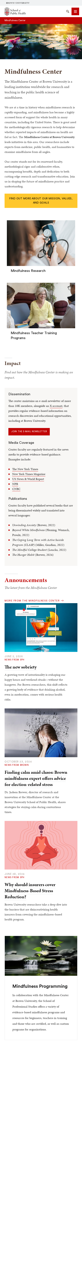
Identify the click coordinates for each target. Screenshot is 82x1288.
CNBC (16, 489)
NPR (15, 484)
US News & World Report (28, 479)
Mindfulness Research (28, 270)
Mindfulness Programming (40, 986)
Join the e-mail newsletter (29, 431)
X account (56, 406)
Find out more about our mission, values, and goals (41, 200)
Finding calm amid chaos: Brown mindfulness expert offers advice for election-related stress (36, 778)
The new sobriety (21, 667)
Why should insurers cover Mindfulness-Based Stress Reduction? (30, 890)
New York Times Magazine (28, 474)
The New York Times (25, 469)
